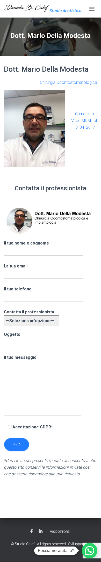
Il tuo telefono (18, 289)
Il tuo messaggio (20, 357)
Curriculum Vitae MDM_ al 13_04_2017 (84, 120)
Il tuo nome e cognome (26, 243)
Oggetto (12, 334)
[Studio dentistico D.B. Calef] (45, 9)
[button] (89, 550)
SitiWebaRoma (50, 550)
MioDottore (60, 532)
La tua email (15, 266)
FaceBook (31, 531)
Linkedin (40, 531)
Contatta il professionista (29, 311)
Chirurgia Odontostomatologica (68, 82)
